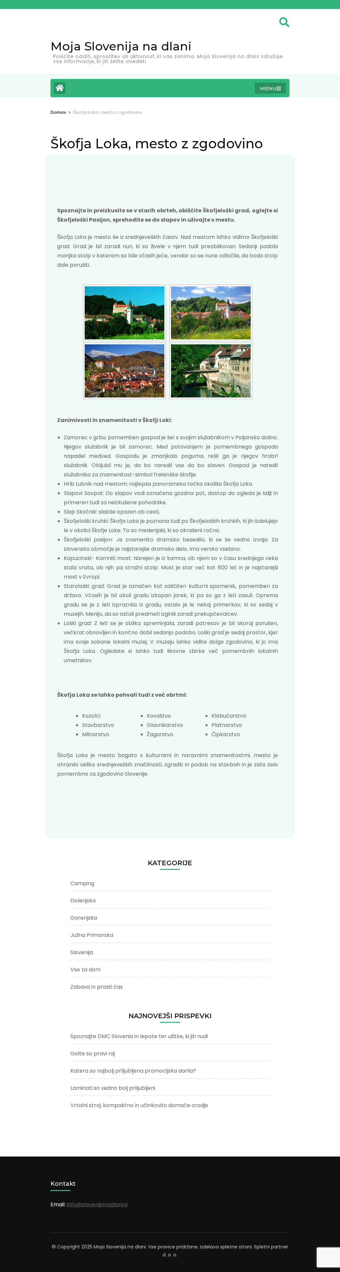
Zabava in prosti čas (96, 987)
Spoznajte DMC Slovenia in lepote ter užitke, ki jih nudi (139, 1036)
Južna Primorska (91, 935)
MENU (268, 88)
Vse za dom (85, 969)
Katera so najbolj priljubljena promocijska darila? (133, 1071)
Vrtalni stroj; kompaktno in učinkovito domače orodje (139, 1105)
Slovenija (81, 952)
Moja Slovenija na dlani (121, 46)
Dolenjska (83, 900)
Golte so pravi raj (92, 1053)
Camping (82, 883)
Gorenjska (83, 918)
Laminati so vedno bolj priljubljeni (112, 1088)
